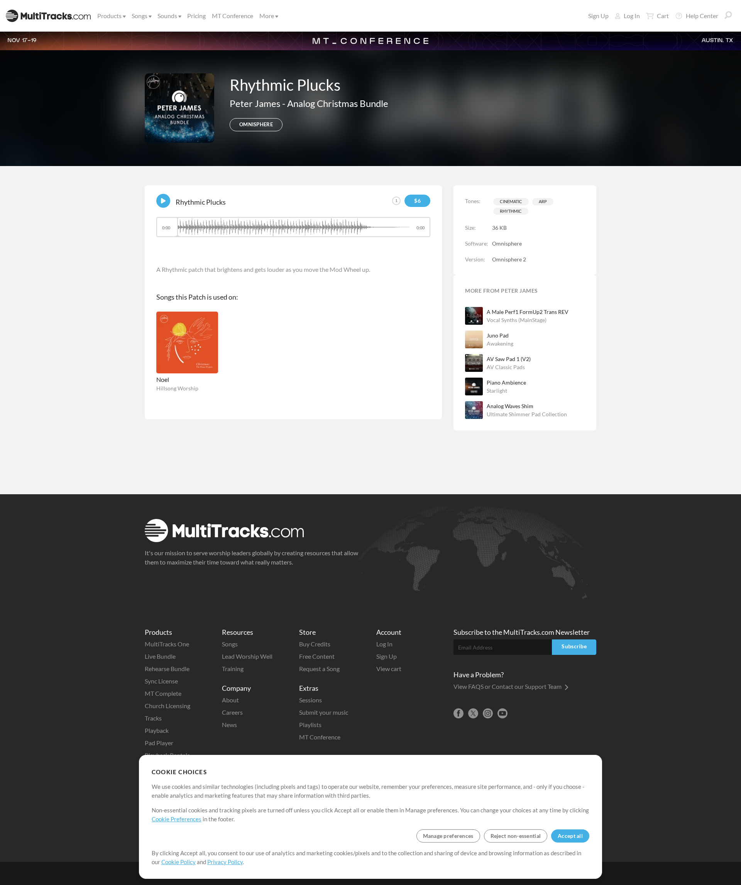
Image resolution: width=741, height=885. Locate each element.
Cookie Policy (178, 861)
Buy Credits (314, 644)
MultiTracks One (167, 644)
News (229, 724)
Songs (139, 15)
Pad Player (159, 742)
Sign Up (598, 15)
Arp (543, 201)
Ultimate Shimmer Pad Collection (527, 414)
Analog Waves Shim (510, 406)
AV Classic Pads (506, 367)
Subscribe (574, 646)
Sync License (161, 681)
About (230, 700)
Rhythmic (511, 211)
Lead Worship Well (247, 656)
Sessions (310, 700)
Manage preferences (448, 835)
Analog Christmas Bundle (337, 103)
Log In (632, 15)
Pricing (196, 15)
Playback (157, 730)
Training (233, 668)
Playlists (310, 724)
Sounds (167, 15)
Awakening (500, 343)
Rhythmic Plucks (201, 202)
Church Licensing (167, 705)
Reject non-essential (516, 835)
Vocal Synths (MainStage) (516, 320)
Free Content (317, 656)
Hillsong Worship (177, 388)
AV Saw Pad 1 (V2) (509, 359)
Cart (663, 15)
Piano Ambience (506, 382)
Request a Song (319, 668)
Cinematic (511, 201)
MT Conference (232, 15)
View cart (388, 668)
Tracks (153, 718)
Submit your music (323, 712)
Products (109, 15)
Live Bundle (160, 656)
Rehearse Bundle (167, 668)
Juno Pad (498, 335)
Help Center (702, 15)
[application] (293, 230)
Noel (162, 379)
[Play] (163, 201)
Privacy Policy (225, 861)
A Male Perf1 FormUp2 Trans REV (527, 312)
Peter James (256, 103)
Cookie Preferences (176, 818)
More (266, 15)
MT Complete (163, 693)
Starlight (497, 390)
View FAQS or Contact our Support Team (508, 686)
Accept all (570, 835)
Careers (232, 712)
